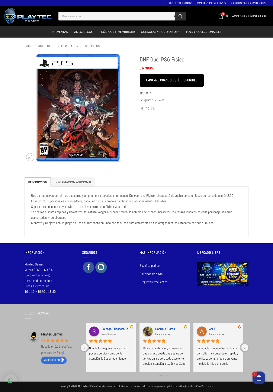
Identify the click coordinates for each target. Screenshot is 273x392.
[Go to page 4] (171, 375)
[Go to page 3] (167, 375)
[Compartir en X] (147, 109)
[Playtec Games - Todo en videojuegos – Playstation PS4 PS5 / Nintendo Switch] (27, 16)
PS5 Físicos (91, 46)
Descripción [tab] (37, 182)
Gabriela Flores (165, 329)
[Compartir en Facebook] (142, 109)
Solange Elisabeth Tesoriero (117, 329)
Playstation (69, 46)
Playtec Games (52, 334)
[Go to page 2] (164, 375)
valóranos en (52, 359)
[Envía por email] (152, 109)
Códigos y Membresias (118, 32)
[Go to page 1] (161, 375)
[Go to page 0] (157, 375)
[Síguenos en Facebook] (88, 267)
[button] (249, 16)
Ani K (212, 329)
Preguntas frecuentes (248, 3)
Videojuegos (83, 32)
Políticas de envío (211, 3)
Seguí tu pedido (180, 3)
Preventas (60, 32)
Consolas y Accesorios (159, 32)
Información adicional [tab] (73, 182)
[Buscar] (180, 16)
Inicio (29, 46)
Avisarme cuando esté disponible (171, 80)
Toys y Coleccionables (203, 32)
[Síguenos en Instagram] (101, 267)
